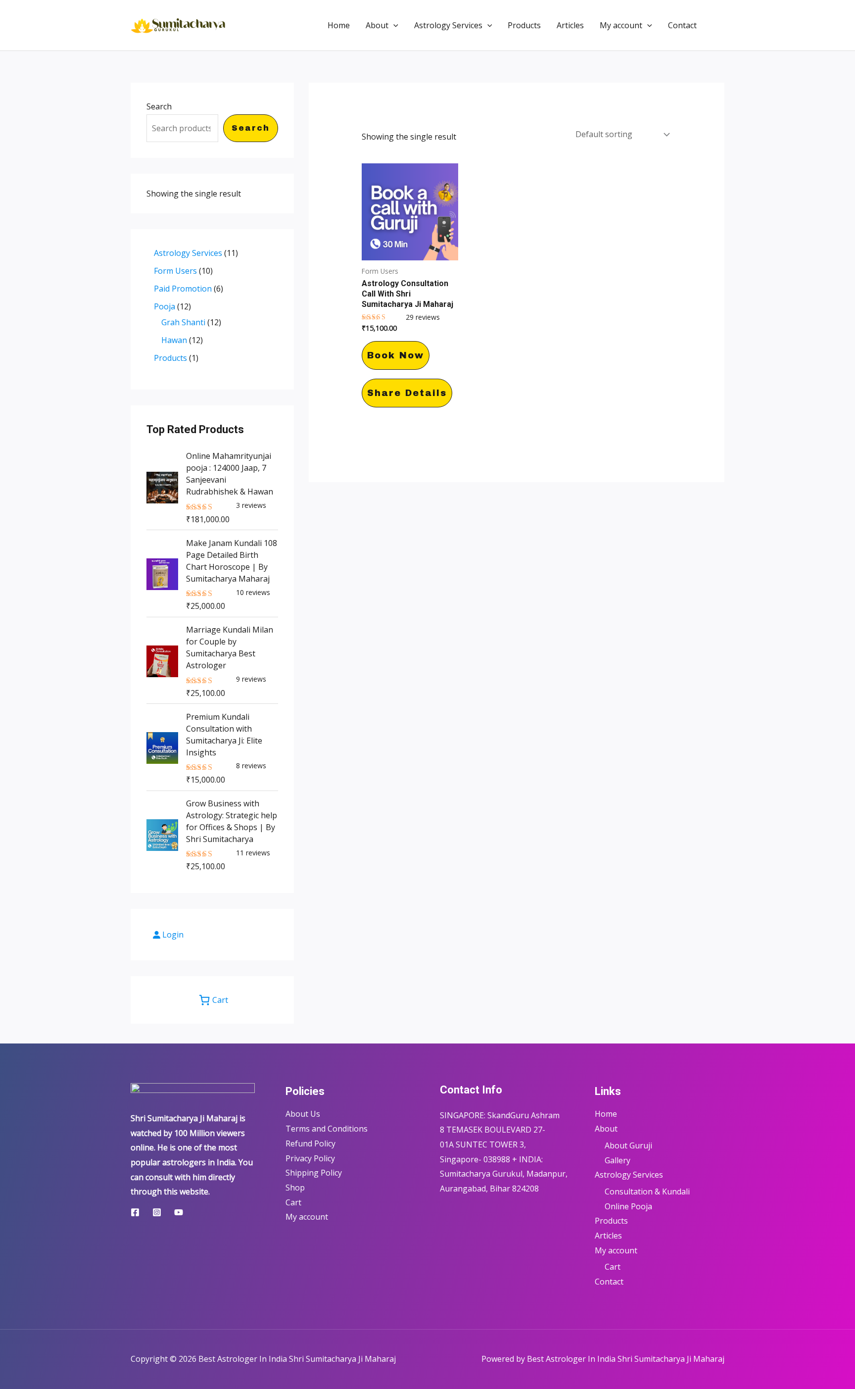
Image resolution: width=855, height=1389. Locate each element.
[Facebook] (135, 1212)
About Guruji (628, 1145)
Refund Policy (310, 1143)
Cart (293, 1202)
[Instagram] (156, 1212)
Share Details (407, 393)
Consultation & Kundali (647, 1191)
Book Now (395, 355)
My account (621, 25)
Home (339, 25)
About (377, 25)
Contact (682, 25)
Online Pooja (628, 1206)
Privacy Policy (310, 1158)
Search (159, 106)
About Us (302, 1113)
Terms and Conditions (326, 1128)
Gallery (617, 1160)
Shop (295, 1187)
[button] (393, 25)
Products (524, 25)
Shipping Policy (313, 1172)
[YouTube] (178, 1212)
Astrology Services (448, 25)
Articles (570, 25)
